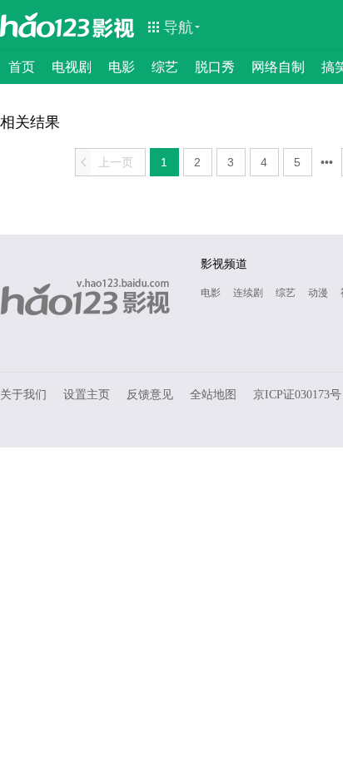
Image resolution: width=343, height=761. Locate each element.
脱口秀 (215, 67)
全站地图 (213, 394)
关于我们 (23, 394)
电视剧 (72, 67)
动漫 (318, 293)
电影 (121, 67)
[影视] (114, 26)
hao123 (45, 25)
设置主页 (86, 394)
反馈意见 (150, 394)
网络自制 (278, 67)
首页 (21, 67)
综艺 (165, 67)
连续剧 (248, 293)
